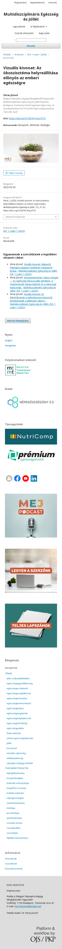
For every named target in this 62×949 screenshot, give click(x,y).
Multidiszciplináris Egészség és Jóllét (31, 16)
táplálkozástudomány (17, 837)
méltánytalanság (15, 758)
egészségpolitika (15, 728)
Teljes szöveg (15, 172)
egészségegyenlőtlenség (20, 683)
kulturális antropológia (18, 783)
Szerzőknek (11, 863)
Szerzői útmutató (24, 33)
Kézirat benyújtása (17, 320)
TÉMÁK (8, 673)
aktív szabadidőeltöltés (18, 678)
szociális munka (14, 822)
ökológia (11, 807)
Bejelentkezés (37, 2)
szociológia (12, 832)
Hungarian (10, 345)
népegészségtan (15, 798)
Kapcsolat (44, 33)
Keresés (31, 46)
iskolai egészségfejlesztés (20, 738)
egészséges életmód (17, 688)
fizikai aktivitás (14, 733)
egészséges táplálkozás (19, 693)
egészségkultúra (15, 708)
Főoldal (6, 54)
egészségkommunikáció (19, 703)
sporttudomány (14, 817)
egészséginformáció (17, 698)
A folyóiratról (37, 26)
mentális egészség (16, 753)
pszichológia (13, 812)
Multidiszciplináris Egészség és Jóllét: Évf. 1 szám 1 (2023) (33, 289)
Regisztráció (20, 2)
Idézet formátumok (15, 216)
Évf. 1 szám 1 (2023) (37, 54)
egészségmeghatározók (19, 718)
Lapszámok (19, 26)
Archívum (19, 54)
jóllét (9, 743)
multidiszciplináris (15, 793)
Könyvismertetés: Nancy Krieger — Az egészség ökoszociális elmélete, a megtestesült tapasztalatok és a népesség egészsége (34, 282)
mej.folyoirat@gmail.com (27, 906)
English (8, 340)
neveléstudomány (16, 802)
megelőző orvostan (16, 788)
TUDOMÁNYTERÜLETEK (16, 768)
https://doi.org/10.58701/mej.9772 (27, 118)
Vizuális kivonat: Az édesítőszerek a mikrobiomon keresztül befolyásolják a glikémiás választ (31, 297)
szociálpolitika (14, 827)
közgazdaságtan (15, 778)
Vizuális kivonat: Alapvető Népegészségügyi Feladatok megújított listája (31, 267)
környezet (12, 748)
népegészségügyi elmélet (20, 763)
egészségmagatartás (17, 713)
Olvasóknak (11, 858)
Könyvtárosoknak (13, 868)
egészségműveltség (17, 723)
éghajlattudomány (16, 773)
